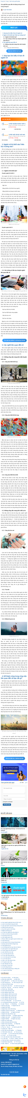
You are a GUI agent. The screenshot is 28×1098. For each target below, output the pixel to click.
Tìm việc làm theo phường (16, 1033)
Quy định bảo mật (5, 1074)
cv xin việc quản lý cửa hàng (9, 957)
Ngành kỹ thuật (16, 1012)
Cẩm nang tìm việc (18, 982)
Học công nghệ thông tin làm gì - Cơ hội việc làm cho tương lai (13, 829)
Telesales (19, 1030)
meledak (22, 1004)
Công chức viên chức (7, 985)
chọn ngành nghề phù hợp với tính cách (11, 922)
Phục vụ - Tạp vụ (6, 1027)
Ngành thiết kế (5, 1018)
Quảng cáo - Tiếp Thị (7, 1028)
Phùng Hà (3, 865)
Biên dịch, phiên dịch (7, 979)
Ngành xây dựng (16, 1018)
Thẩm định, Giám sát (7, 1032)
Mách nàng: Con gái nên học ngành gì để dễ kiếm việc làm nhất (13, 846)
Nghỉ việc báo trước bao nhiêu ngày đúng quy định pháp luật (13, 862)
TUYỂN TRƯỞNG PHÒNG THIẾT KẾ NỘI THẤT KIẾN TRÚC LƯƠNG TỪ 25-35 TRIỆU (17, 123)
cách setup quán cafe (7, 937)
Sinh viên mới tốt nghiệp (8, 1030)
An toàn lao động (6, 977)
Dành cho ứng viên (19, 985)
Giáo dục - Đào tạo (6, 987)
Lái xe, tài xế (18, 1000)
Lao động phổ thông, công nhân (9, 1002)
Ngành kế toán (5, 1012)
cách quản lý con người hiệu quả (10, 948)
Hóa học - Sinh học (18, 987)
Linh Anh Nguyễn (4, 832)
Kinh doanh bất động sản (8, 990)
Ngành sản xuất (6, 1017)
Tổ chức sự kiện (12, 1035)
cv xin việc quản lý (6, 958)
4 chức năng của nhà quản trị (9, 950)
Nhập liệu (18, 1023)
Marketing (14, 1004)
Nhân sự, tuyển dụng (7, 1020)
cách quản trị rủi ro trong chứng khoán (11, 942)
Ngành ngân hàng (18, 1015)
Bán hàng (16, 977)
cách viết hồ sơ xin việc (7, 952)
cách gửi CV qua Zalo (7, 965)
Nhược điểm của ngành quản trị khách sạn (12, 939)
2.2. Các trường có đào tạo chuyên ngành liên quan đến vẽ (14, 39)
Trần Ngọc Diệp (4, 882)
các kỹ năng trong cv (7, 967)
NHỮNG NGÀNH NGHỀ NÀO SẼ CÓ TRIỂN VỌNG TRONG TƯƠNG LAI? (14, 879)
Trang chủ (3, 1)
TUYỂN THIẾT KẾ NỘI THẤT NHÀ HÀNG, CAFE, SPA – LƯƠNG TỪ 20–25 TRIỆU (17, 134)
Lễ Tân (22, 1002)
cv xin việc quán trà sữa (7, 953)
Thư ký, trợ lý (18, 1032)
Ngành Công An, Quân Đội (8, 1010)
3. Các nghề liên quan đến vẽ (9, 42)
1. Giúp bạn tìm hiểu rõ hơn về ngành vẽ (12, 33)
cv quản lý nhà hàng (7, 970)
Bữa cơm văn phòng (18, 981)
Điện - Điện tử (5, 1043)
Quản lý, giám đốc (17, 1027)
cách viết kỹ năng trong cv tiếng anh (10, 968)
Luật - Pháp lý (5, 1004)
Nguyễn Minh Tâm (4, 848)
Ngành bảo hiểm (6, 1007)
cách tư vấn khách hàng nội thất (10, 924)
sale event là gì (5, 940)
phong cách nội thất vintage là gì (10, 944)
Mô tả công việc (6, 1005)
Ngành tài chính (17, 1017)
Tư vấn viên (5, 1038)
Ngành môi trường (6, 1015)
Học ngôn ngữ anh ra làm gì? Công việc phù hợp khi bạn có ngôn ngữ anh (14, 896)
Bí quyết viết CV (6, 981)
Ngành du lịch (21, 1010)
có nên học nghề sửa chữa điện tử (10, 932)
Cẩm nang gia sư (6, 982)
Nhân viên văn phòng (7, 1023)
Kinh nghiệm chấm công (8, 992)
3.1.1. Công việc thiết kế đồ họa (11, 47)
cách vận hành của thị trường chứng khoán (12, 925)
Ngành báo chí (16, 1005)
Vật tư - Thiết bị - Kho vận (17, 1038)
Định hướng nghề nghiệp (15, 1)
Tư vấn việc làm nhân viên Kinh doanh (11, 1037)
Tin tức (4, 1035)
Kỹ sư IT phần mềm (6, 1000)
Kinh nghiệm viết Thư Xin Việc (9, 997)
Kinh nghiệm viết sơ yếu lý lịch (9, 995)
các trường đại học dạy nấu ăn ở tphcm (11, 947)
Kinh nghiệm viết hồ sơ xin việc (9, 994)
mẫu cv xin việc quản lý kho (8, 960)
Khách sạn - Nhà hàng (7, 989)
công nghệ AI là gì (6, 945)
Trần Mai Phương (4, 915)
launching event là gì (7, 935)
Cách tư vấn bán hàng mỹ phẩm (10, 934)
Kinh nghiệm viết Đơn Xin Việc (9, 999)
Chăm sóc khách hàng (7, 984)
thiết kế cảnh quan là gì (7, 927)
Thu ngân (4, 1033)
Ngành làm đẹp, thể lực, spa (8, 1013)
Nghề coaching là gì (7, 930)
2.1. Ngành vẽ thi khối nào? (10, 37)
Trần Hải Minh (9, 9)
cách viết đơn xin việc (7, 963)
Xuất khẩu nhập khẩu (7, 1042)
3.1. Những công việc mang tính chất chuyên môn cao (14, 45)
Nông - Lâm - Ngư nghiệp (8, 1025)
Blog (7, 1)
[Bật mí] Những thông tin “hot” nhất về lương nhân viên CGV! (13, 913)
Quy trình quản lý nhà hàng (8, 929)
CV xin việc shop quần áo (8, 955)
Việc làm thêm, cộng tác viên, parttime (11, 1040)
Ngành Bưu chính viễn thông (9, 1009)
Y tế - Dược (18, 1042)
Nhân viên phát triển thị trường (9, 1022)
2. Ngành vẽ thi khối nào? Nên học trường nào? (14, 35)
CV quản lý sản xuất (7, 962)
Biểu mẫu (17, 979)
